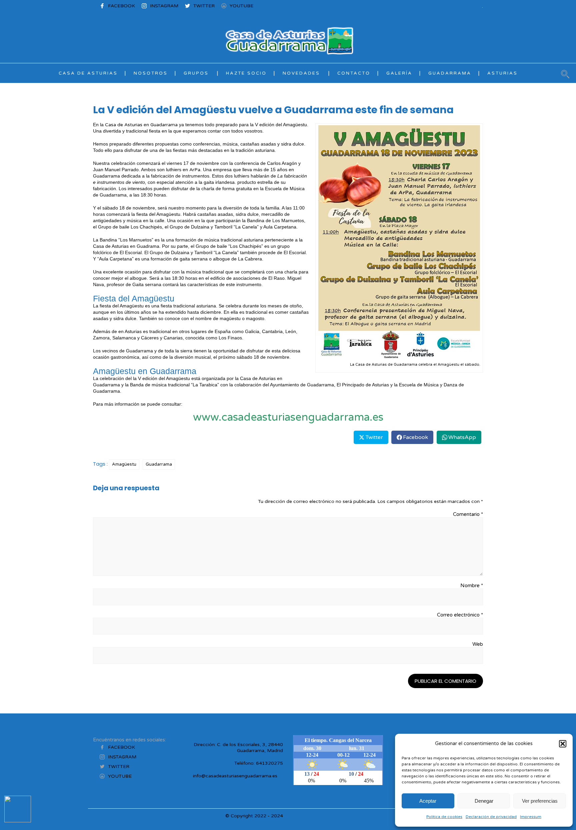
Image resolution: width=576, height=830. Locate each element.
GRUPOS (196, 73)
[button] (562, 743)
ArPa (194, 170)
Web (477, 644)
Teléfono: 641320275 (258, 763)
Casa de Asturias (123, 125)
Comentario (468, 514)
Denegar (484, 801)
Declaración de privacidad (491, 816)
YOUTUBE (241, 6)
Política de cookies (444, 816)
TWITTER (204, 6)
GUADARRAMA (449, 73)
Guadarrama (164, 125)
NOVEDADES (301, 73)
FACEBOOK (121, 6)
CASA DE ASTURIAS (88, 73)
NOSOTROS (151, 73)
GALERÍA (399, 73)
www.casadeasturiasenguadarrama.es (288, 417)
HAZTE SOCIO (246, 73)
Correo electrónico (460, 615)
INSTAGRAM (164, 6)
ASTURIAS (502, 73)
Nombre (471, 586)
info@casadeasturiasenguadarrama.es (235, 776)
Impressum (530, 816)
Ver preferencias (540, 801)
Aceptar (427, 801)
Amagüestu (124, 464)
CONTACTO (353, 73)
